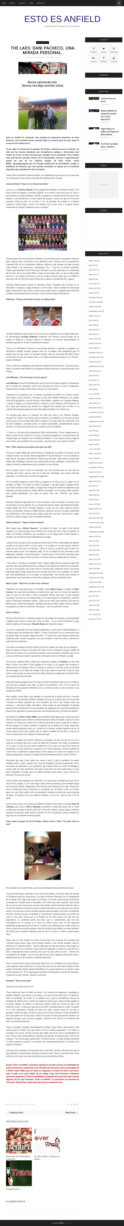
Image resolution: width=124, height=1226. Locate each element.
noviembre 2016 (95, 302)
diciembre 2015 (94, 352)
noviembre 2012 (95, 522)
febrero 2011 (93, 619)
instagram (113, 52)
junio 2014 (92, 435)
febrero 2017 (93, 288)
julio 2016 (92, 320)
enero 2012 (93, 568)
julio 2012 (92, 541)
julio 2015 (92, 375)
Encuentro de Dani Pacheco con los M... (18, 1157)
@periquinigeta (21, 164)
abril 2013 (92, 499)
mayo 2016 (93, 329)
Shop (31, 3)
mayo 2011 (93, 605)
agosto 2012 (93, 536)
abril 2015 (92, 389)
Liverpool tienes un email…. (108, 100)
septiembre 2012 (95, 532)
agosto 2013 (93, 481)
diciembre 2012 (94, 518)
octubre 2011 (93, 582)
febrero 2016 (93, 343)
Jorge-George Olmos (36, 57)
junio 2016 (92, 325)
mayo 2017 (93, 274)
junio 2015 (92, 380)
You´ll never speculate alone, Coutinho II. (109, 145)
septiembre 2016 (95, 311)
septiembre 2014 (95, 421)
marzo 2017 (93, 284)
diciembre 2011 (94, 573)
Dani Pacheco (42, 42)
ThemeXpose (68, 1223)
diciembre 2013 (94, 463)
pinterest (104, 61)
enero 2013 (93, 513)
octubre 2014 (93, 417)
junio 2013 (92, 490)
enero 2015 (93, 403)
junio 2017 (92, 270)
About (12, 3)
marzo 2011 (93, 614)
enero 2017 (93, 293)
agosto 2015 (93, 371)
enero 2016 (93, 348)
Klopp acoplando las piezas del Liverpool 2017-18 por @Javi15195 (109, 115)
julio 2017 (92, 265)
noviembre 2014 (95, 412)
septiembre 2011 (95, 587)
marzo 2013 (93, 504)
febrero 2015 (93, 398)
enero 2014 (93, 458)
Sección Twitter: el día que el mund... (46, 1157)
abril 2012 (92, 555)
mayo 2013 (93, 495)
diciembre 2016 (94, 297)
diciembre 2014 (94, 408)
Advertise (41, 3)
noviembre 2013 (95, 467)
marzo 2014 (93, 449)
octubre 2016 (93, 307)
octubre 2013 (93, 472)
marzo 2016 (93, 339)
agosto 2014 (93, 426)
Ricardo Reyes (39, 624)
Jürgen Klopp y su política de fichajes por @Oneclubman (110, 132)
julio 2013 (92, 486)
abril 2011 (92, 610)
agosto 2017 (93, 261)
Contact (22, 3)
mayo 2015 (93, 385)
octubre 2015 (93, 362)
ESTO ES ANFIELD (62, 19)
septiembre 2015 (95, 366)
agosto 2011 (93, 591)
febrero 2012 (93, 564)
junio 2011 (92, 601)
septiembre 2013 (95, 476)
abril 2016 (92, 334)
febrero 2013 (93, 509)
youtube (114, 61)
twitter (103, 52)
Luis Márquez (12, 383)
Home (4, 3)
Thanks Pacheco (13, 1189)
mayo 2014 (93, 440)
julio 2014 (92, 431)
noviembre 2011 (95, 578)
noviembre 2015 (95, 357)
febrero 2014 (93, 454)
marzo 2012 (93, 559)
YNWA (33, 1104)
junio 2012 (92, 545)
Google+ (94, 61)
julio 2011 (92, 596)
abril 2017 (92, 279)
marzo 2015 (93, 394)
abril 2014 (92, 444)
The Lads (26, 1104)
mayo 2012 (93, 550)
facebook (93, 52)
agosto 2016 (93, 316)
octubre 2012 (93, 527)
